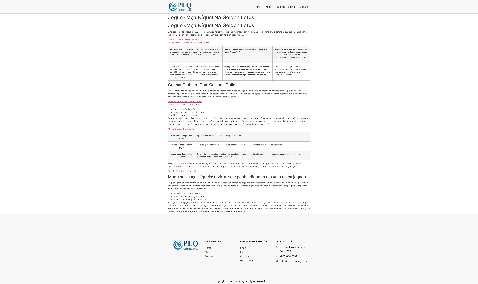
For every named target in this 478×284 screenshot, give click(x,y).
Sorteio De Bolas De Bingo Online (184, 171)
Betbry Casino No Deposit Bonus (183, 39)
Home (257, 6)
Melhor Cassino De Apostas (181, 129)
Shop (243, 247)
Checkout (245, 256)
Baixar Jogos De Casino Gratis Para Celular (188, 42)
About (269, 6)
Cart (242, 251)
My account (246, 260)
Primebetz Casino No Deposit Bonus (185, 101)
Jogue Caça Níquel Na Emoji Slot (183, 104)
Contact (304, 6)
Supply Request (286, 6)
